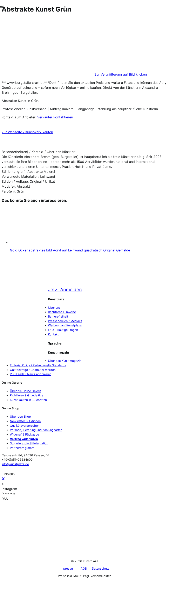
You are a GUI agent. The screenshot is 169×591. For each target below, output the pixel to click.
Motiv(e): (9, 186)
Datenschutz (100, 568)
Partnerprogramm (22, 448)
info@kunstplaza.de (15, 464)
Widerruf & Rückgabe (24, 434)
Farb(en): (9, 191)
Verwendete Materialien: (20, 176)
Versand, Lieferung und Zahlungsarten (36, 430)
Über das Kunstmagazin (64, 360)
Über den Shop (20, 416)
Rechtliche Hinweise (62, 312)
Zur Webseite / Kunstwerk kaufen (27, 132)
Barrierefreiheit (58, 316)
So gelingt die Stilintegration (29, 443)
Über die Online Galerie (25, 391)
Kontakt (53, 334)
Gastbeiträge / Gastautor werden (32, 369)
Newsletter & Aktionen (25, 421)
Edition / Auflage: (15, 181)
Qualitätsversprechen (24, 425)
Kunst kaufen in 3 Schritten (28, 400)
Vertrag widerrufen (24, 439)
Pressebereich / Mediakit (65, 321)
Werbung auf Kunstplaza (65, 325)
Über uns (54, 307)
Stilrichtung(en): (14, 171)
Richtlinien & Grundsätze (26, 395)
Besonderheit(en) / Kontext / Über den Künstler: (38, 152)
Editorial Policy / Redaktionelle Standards (38, 365)
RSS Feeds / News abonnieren (30, 374)
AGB (84, 568)
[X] (3, 479)
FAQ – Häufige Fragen (63, 330)
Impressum (67, 568)
